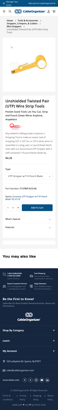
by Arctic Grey (39, 405)
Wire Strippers (14, 26)
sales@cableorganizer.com (20, 370)
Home (10, 20)
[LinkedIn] (47, 380)
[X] (30, 380)
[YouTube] (42, 380)
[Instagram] (36, 380)
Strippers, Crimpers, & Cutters (22, 23)
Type (8, 169)
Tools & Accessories (28, 20)
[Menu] (4, 11)
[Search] (10, 11)
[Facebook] (25, 380)
